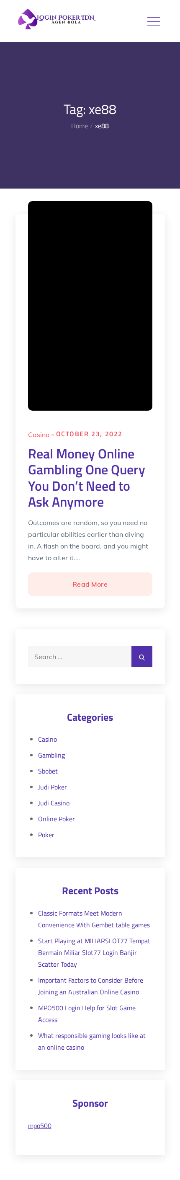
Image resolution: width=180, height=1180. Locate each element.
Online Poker (56, 819)
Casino (38, 434)
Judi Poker (52, 787)
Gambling (51, 755)
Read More (89, 588)
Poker (46, 835)
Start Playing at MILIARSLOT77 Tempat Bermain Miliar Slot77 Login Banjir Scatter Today (94, 952)
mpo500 (39, 1125)
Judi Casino (53, 803)
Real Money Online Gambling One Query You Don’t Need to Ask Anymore (86, 477)
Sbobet (48, 771)
